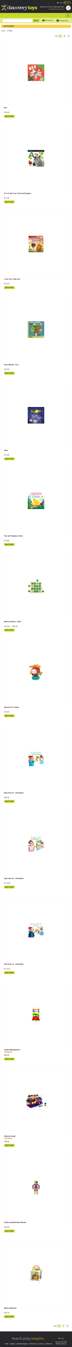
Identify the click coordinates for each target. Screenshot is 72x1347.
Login (61, 3)
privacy (41, 1344)
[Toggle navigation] (68, 15)
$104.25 (7, 626)
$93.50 (6, 798)
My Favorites (49, 20)
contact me (48, 1344)
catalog (12, 1344)
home (6, 1344)
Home (3, 31)
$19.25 (6, 712)
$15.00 (6, 455)
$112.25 (7, 969)
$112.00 (7, 883)
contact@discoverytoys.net (56, 9)
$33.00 (6, 1227)
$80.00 (6, 1055)
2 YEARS (9, 31)
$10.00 (6, 112)
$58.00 (6, 1141)
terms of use (33, 1344)
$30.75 (6, 1313)
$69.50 (14, 626)
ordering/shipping (22, 1344)
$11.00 (6, 198)
